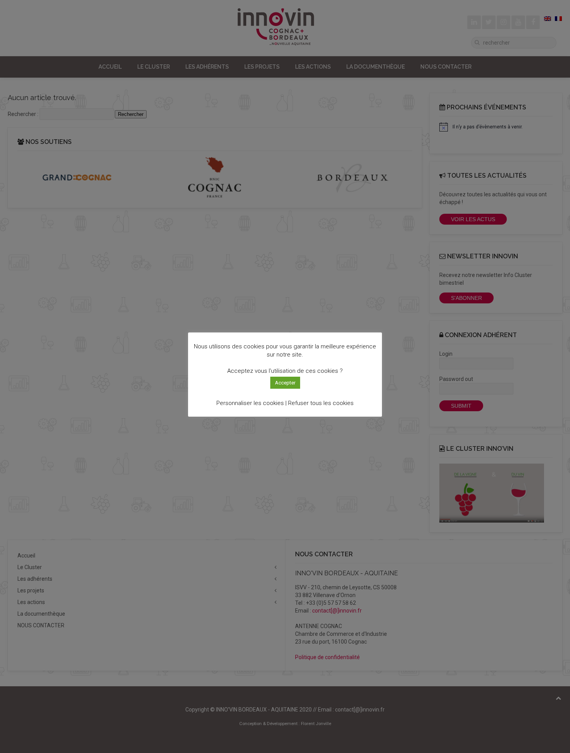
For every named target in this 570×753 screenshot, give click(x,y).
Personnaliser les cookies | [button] (251, 403)
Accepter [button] (285, 383)
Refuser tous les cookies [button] (321, 403)
